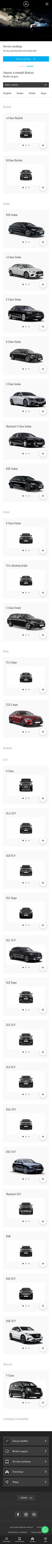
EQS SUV (11, 1278)
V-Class (10, 1375)
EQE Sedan (12, 468)
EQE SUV (11, 1321)
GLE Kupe (11, 982)
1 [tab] (22, 66)
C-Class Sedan (13, 299)
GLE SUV (11, 1025)
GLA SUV (11, 813)
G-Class (10, 771)
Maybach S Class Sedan (18, 426)
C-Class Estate (13, 608)
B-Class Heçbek (14, 160)
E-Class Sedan (13, 341)
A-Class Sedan (13, 257)
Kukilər (39, 1527)
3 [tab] (28, 145)
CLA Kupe (11, 662)
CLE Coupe (12, 704)
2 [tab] (30, 66)
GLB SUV (11, 855)
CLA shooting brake (17, 565)
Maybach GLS (13, 1194)
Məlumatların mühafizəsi (17, 1532)
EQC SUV (11, 1151)
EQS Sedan (12, 215)
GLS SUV (11, 1067)
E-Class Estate (13, 523)
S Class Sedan (13, 384)
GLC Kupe (11, 898)
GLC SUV (11, 940)
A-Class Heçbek (14, 118)
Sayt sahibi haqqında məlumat (21, 1527)
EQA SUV (11, 1109)
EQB (8, 1236)
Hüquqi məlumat (37, 1532)
